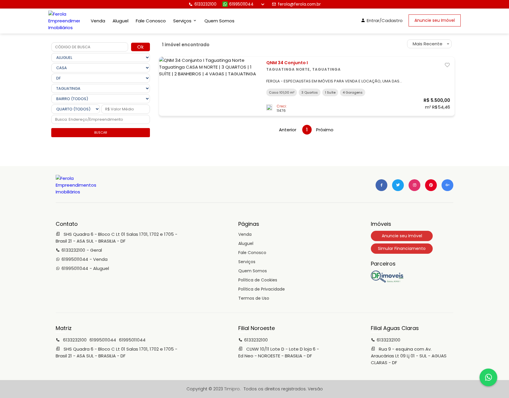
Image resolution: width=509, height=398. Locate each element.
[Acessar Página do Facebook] (381, 185)
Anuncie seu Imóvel (434, 20)
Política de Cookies (257, 280)
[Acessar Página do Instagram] (414, 185)
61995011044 (241, 4)
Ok (140, 47)
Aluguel (120, 21)
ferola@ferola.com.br (299, 4)
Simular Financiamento (402, 248)
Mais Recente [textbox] (427, 44)
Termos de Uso (253, 298)
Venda (98, 21)
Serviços (246, 262)
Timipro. (232, 389)
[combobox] (429, 44)
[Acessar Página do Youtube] (431, 185)
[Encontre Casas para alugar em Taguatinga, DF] (387, 281)
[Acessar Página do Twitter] (398, 185)
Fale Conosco (151, 21)
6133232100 (205, 4)
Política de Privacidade (261, 289)
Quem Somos (219, 21)
